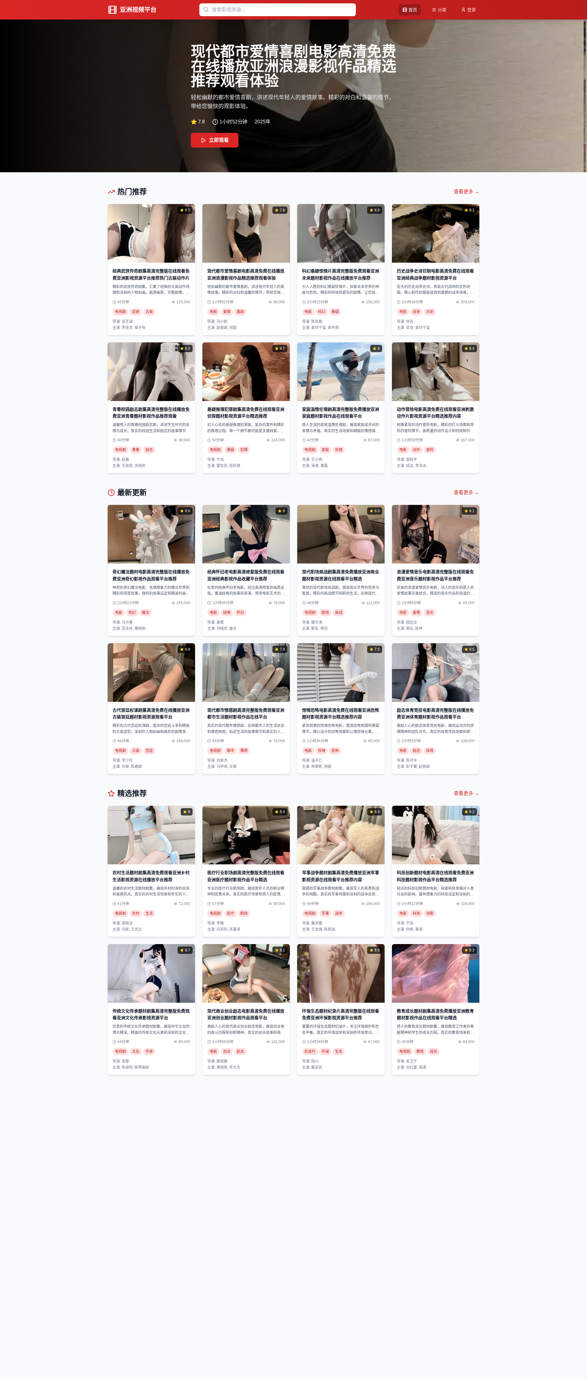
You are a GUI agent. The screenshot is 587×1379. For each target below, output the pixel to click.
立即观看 (219, 140)
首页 (412, 9)
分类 (442, 9)
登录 (471, 9)
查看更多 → (466, 191)
